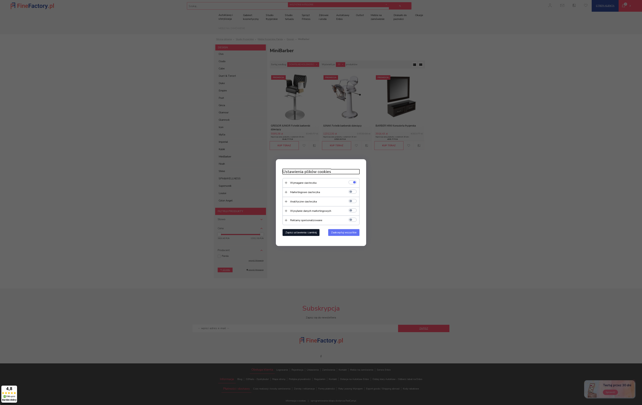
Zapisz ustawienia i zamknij (301, 232)
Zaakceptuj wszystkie (344, 232)
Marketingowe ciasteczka (305, 192)
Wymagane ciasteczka (303, 183)
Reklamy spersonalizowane (306, 220)
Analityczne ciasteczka (303, 201)
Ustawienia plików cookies (307, 171)
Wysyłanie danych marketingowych (310, 211)
